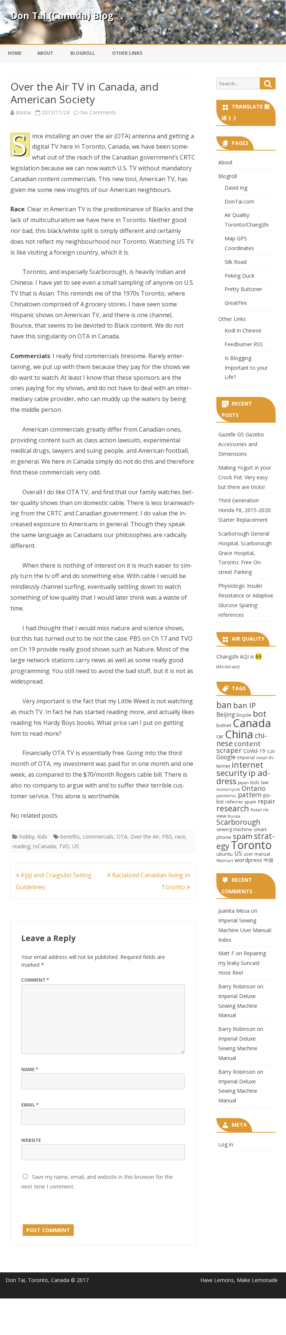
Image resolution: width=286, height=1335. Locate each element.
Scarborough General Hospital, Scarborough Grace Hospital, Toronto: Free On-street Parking (245, 552)
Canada (252, 723)
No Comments (98, 112)
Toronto (251, 844)
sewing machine (234, 829)
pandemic (226, 795)
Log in (225, 1144)
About (45, 53)
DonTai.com (239, 201)
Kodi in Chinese (243, 330)
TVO (64, 846)
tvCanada (44, 846)
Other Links (127, 53)
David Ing (236, 187)
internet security (239, 768)
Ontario (254, 788)
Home (15, 53)
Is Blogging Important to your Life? (246, 367)
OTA (122, 836)
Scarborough (238, 822)
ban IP (244, 705)
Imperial (246, 757)
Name (29, 1069)
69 (258, 656)
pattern (250, 794)
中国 (268, 860)
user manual (257, 854)
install (261, 757)
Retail (256, 809)
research (232, 808)
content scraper (238, 747)
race (180, 836)
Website (31, 1140)
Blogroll (82, 53)
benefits (70, 836)
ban (224, 705)
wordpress (248, 860)
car (219, 736)
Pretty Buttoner (243, 289)
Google (226, 757)
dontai (23, 112)
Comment (35, 980)
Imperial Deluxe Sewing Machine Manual (237, 1005)
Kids (42, 836)
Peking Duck (239, 275)
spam (242, 836)
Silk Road (236, 261)
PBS (167, 836)
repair (266, 801)
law (264, 782)
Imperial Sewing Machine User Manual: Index (245, 930)
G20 (270, 751)
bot (259, 713)
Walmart (224, 860)
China (239, 734)
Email (30, 1105)
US (75, 846)
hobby (26, 836)
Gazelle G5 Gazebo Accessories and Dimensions (241, 444)
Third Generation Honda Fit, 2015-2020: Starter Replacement (244, 510)
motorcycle (228, 789)
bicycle (243, 714)
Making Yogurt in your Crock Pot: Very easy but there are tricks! (244, 477)
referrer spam (240, 802)
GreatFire (236, 302)
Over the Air (144, 836)
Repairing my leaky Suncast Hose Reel (242, 963)
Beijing (225, 715)
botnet (223, 725)
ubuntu (224, 853)
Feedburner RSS (244, 344)
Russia (234, 816)
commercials (98, 836)
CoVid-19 (254, 750)
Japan (243, 782)
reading (21, 846)
